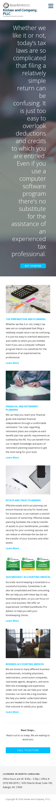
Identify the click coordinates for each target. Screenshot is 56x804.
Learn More (12, 363)
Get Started (33, 265)
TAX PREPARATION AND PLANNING (26, 319)
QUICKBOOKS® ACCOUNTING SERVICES (28, 577)
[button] (52, 6)
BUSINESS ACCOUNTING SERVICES (25, 664)
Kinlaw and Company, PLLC (20, 12)
